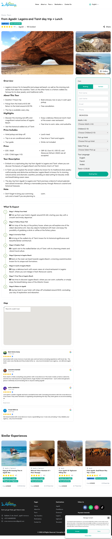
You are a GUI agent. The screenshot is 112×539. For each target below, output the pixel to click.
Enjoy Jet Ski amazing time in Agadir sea (12, 471)
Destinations (38, 519)
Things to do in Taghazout (11, 481)
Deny (98, 531)
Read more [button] (6, 403)
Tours (50, 4)
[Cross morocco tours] (9, 4)
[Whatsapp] (91, 507)
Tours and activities (15, 23)
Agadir (58, 506)
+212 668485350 (10, 518)
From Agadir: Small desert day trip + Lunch (97, 471)
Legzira (58, 516)
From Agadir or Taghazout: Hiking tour (68, 471)
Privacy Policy (88, 535)
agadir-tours (5, 23)
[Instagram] (96, 507)
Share (108, 27)
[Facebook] (85, 507)
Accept (77, 531)
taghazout (59, 519)
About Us (37, 509)
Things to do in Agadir (10, 478)
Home (37, 4)
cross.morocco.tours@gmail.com (14, 521)
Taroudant (59, 522)
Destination (58, 4)
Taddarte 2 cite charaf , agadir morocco (16, 516)
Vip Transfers (38, 516)
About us (43, 4)
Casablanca (59, 509)
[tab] (85, 86)
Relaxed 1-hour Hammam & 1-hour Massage (40, 471)
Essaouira (59, 512)
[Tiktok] (102, 507)
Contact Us (68, 4)
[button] (108, 518)
